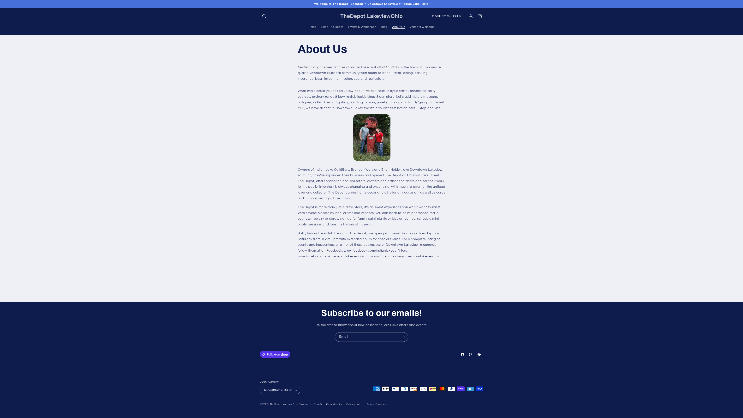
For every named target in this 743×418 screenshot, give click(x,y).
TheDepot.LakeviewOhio (284, 404)
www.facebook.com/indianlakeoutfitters (375, 250)
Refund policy (334, 404)
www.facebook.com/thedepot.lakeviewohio (332, 256)
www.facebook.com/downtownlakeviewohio (405, 256)
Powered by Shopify (310, 404)
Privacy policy (354, 404)
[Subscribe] (403, 337)
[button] (264, 16)
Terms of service (376, 404)
